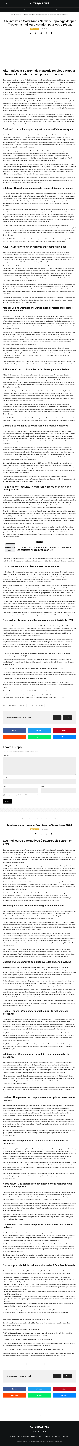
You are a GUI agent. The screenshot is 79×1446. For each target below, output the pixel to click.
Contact (66, 1436)
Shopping (51, 10)
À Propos (34, 1436)
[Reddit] (40, 1431)
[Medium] (43, 1431)
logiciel (31, 705)
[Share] (25, 33)
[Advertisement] (39, 52)
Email (4, 786)
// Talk (58, 10)
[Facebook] (4, 4)
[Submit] (41, 33)
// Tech (26, 10)
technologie (40, 705)
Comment (6, 755)
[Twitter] (6, 4)
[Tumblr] (45, 1431)
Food (40, 10)
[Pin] (36, 33)
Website (43, 786)
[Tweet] (30, 33)
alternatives (12, 705)
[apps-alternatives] (10, 547)
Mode (45, 10)
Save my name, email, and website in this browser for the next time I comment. (25, 795)
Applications (34, 28)
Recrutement (56, 1436)
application (23, 705)
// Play (33, 10)
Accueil (20, 10)
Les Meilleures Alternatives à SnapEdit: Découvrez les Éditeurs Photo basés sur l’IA (44, 549)
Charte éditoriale (23, 1436)
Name (5, 778)
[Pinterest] (38, 1431)
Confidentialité (44, 1436)
